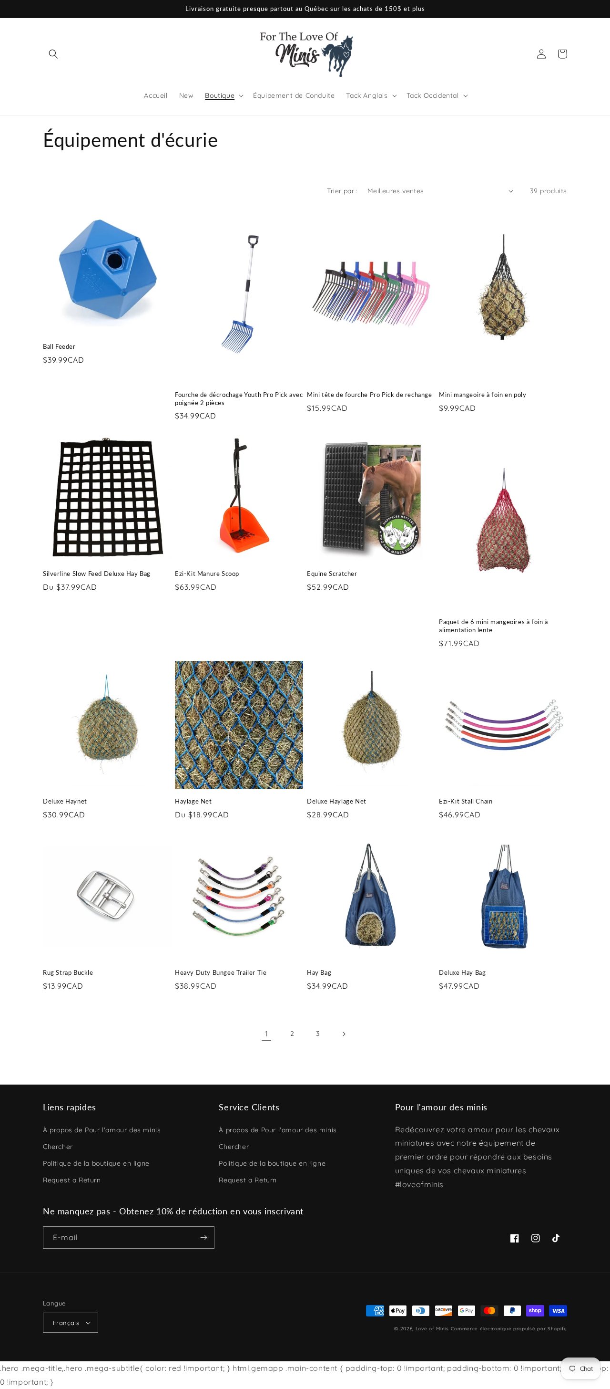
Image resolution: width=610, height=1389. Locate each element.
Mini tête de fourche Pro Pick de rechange (369, 394)
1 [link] (266, 1033)
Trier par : (342, 191)
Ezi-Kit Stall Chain (465, 801)
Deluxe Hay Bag (462, 972)
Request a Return (72, 1180)
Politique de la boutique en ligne (96, 1163)
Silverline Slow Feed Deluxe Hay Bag (97, 573)
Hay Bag (319, 972)
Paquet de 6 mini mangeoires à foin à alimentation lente (493, 626)
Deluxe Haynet (65, 801)
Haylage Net (193, 801)
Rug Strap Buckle (68, 972)
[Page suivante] (343, 1033)
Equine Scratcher (332, 573)
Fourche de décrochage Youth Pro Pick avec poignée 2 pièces (239, 399)
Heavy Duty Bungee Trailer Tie (220, 972)
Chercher (58, 1146)
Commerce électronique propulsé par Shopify (509, 1329)
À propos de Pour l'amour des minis (102, 1130)
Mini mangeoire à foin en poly (482, 394)
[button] (53, 53)
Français (66, 1322)
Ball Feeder (59, 346)
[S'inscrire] (203, 1237)
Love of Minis (432, 1329)
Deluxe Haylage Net (336, 801)
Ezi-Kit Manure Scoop (207, 573)
